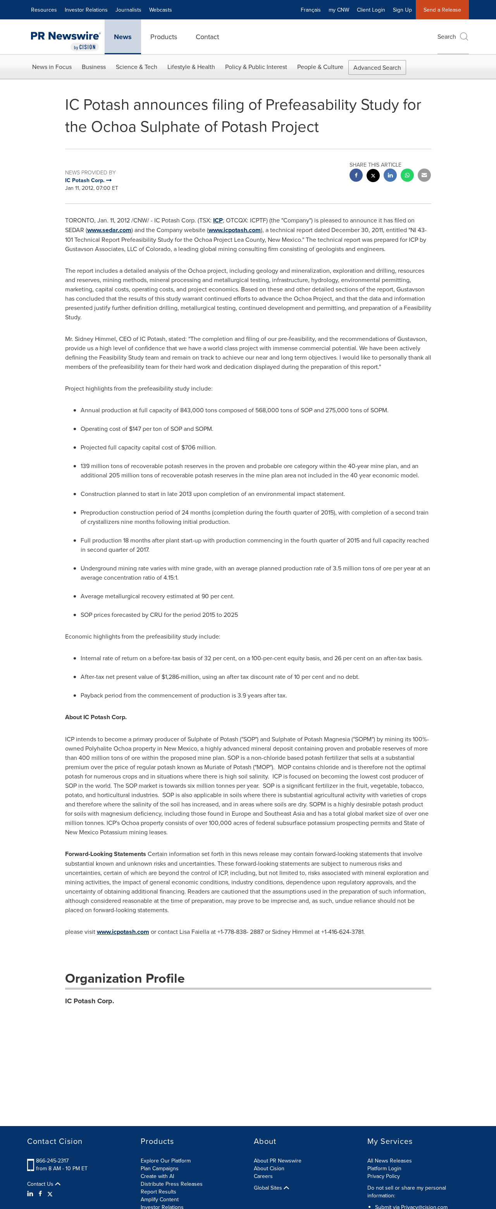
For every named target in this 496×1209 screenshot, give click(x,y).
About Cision (269, 1168)
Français (311, 10)
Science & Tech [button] (136, 66)
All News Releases (389, 1160)
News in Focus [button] (52, 66)
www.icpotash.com (234, 230)
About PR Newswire (277, 1160)
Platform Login (384, 1168)
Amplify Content (160, 1199)
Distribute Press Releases (172, 1184)
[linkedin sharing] (390, 176)
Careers (263, 1176)
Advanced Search (377, 67)
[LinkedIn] (31, 1193)
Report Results (158, 1191)
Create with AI (157, 1176)
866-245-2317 (52, 1160)
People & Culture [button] (320, 66)
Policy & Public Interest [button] (256, 66)
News (123, 37)
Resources (44, 10)
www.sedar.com (109, 230)
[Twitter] (50, 1193)
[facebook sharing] (356, 176)
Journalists (128, 10)
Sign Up (402, 10)
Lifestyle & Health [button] (191, 66)
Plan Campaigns (160, 1168)
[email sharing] (424, 176)
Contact (207, 36)
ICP (218, 220)
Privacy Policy (383, 1176)
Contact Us (41, 1184)
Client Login (371, 10)
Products (163, 36)
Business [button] (94, 66)
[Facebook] (40, 1193)
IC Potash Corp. (89, 1001)
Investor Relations (86, 10)
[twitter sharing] (373, 176)
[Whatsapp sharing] (407, 176)
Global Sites (269, 1188)
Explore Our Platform (166, 1160)
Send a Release (442, 10)
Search (446, 36)
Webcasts (160, 10)
